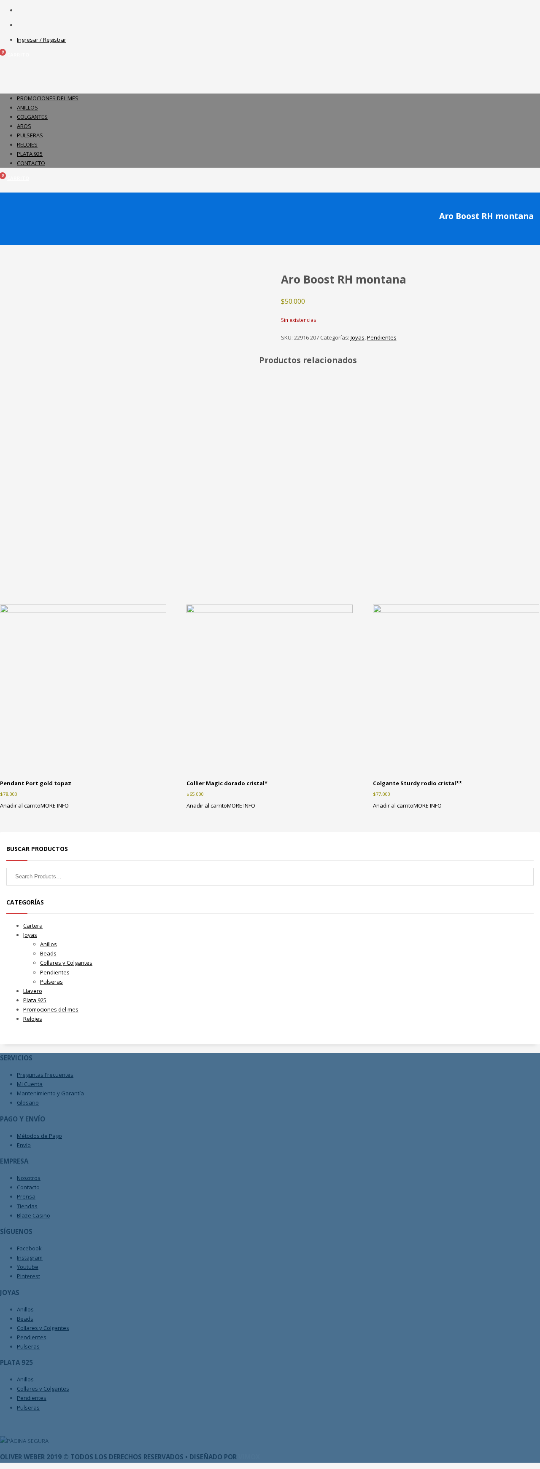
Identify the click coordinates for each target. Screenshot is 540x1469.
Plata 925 (34, 1000)
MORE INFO (54, 805)
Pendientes (382, 337)
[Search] (525, 877)
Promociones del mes (50, 1009)
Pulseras (51, 981)
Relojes (32, 1018)
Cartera (33, 925)
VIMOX (249, 1457)
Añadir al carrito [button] (20, 805)
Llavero (32, 991)
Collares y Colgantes (66, 962)
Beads (48, 953)
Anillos (48, 944)
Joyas (357, 337)
